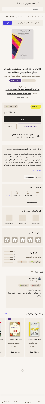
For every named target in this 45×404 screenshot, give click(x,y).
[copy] (6, 136)
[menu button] (3, 3)
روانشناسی (19, 16)
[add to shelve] (36, 218)
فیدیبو (40, 16)
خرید (22, 119)
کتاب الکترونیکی (30, 16)
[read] (9, 218)
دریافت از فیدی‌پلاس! (29, 126)
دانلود (8, 22)
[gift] (22, 63)
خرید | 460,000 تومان (12, 401)
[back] (42, 3)
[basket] (9, 3)
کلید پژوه (20, 97)
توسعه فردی (10, 16)
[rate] (38, 240)
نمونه (10, 126)
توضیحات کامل (36, 170)
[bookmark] (28, 63)
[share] (16, 63)
